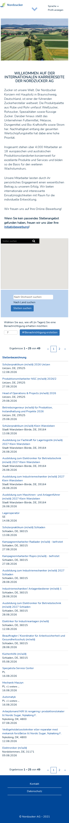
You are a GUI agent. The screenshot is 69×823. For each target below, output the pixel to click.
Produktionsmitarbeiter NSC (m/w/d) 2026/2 (29, 379)
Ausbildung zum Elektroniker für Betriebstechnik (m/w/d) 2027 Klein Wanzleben (31, 460)
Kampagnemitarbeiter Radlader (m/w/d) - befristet (32, 542)
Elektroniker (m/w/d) (14, 748)
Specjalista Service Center (18, 668)
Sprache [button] (52, 6)
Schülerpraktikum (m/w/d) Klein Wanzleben (28, 426)
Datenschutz (34, 791)
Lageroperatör (11, 513)
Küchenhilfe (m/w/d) (14, 654)
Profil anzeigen (55, 10)
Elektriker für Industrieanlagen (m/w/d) (25, 621)
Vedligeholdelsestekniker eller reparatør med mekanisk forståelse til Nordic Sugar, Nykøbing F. (31, 731)
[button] (34, 9)
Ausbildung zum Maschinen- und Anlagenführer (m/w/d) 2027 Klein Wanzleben (31, 496)
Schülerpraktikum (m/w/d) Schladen (23, 527)
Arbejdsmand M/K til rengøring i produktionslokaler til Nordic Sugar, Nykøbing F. (33, 713)
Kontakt (34, 784)
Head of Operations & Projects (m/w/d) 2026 (29, 393)
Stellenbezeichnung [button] (14, 357)
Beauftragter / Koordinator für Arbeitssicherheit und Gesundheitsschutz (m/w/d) (33, 637)
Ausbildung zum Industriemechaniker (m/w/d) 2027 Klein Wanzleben (33, 478)
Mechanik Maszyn (12, 683)
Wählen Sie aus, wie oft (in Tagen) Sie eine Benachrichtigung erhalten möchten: (30, 324)
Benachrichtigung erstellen (40, 332)
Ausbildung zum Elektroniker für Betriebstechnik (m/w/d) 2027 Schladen (31, 605)
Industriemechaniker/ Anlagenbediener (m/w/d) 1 (32, 589)
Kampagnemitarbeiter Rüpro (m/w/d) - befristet (30, 556)
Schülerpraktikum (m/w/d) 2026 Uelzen (26, 364)
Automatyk (9, 697)
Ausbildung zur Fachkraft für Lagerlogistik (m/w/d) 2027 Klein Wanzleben (32, 442)
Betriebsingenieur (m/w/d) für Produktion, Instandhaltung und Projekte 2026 (27, 409)
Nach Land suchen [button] (24, 302)
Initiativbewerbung (16, 227)
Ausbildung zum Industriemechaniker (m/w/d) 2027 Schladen (33, 572)
